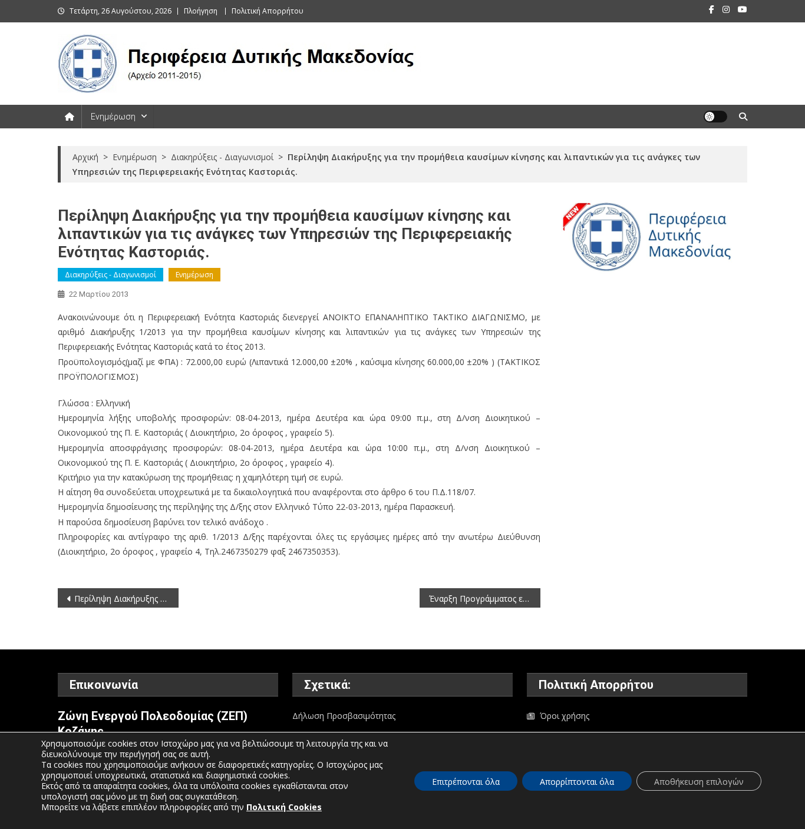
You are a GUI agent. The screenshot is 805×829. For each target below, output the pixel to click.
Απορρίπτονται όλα (577, 781)
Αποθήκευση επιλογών (699, 781)
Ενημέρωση (113, 116)
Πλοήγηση (200, 11)
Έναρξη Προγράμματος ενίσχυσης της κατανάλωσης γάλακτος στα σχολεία (484, 598)
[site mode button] (715, 116)
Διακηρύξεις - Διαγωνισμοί (110, 275)
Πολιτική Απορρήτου (267, 11)
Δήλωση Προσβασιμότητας (343, 715)
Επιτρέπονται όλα (466, 781)
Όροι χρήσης (564, 715)
